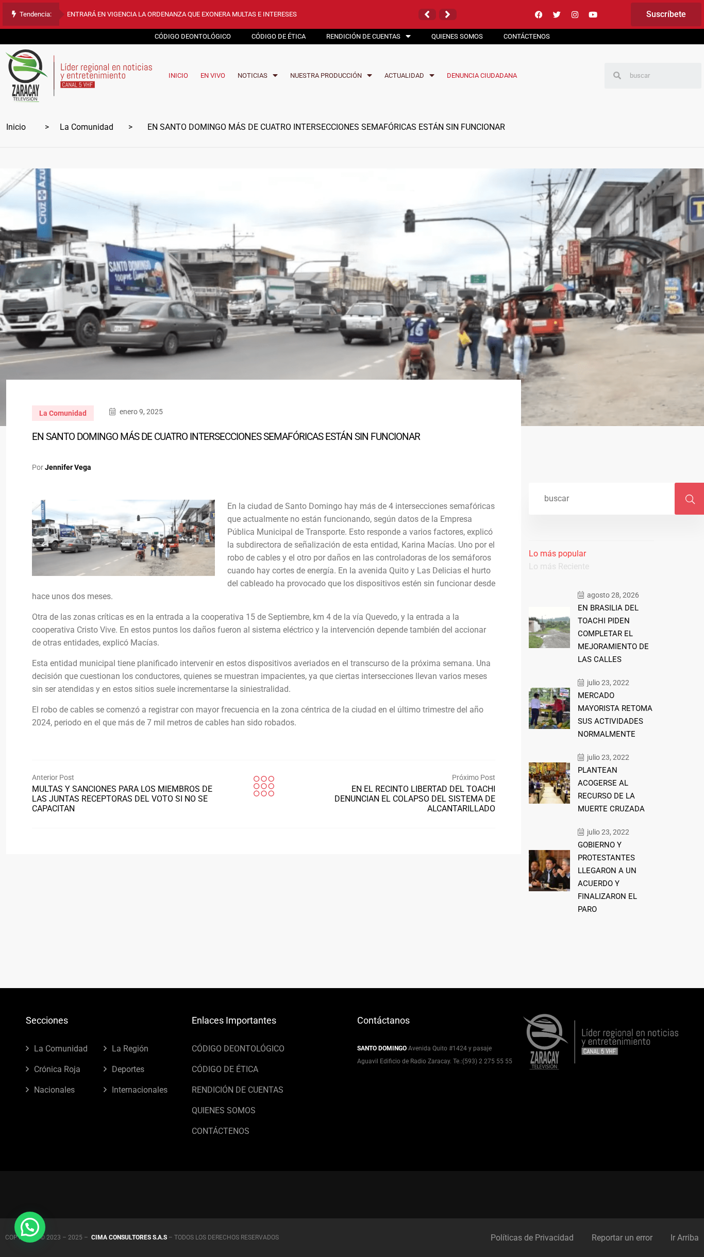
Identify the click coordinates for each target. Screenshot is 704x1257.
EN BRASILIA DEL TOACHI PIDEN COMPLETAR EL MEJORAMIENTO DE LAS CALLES (613, 633)
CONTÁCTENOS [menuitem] (527, 36)
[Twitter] (556, 14)
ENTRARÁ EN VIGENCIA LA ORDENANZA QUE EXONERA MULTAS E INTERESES (182, 14)
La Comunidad (86, 127)
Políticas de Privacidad (532, 1238)
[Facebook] (538, 14)
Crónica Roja (57, 1069)
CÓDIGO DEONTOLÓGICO (238, 1049)
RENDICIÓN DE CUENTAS (237, 1090)
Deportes (128, 1069)
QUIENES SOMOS (224, 1110)
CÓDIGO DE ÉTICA (225, 1069)
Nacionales (54, 1090)
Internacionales (139, 1090)
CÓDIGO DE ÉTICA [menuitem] (279, 36)
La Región (130, 1049)
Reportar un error (622, 1238)
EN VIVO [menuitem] (212, 75)
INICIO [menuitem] (178, 75)
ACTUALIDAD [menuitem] (404, 75)
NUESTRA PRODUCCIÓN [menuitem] (326, 75)
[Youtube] (592, 14)
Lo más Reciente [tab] (559, 566)
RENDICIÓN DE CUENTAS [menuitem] (363, 36)
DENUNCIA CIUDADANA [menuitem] (482, 75)
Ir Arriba (685, 1238)
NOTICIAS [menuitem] (252, 75)
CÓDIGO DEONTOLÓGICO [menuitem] (193, 36)
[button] (427, 14)
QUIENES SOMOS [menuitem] (457, 36)
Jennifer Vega (68, 467)
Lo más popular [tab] (557, 553)
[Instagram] (574, 14)
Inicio (16, 127)
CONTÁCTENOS (220, 1131)
